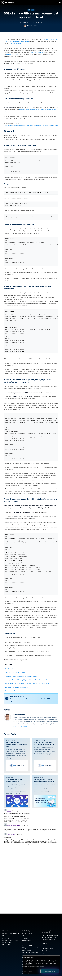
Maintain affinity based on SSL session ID (16, 687)
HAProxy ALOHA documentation (50, 935)
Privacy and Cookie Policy (30, 966)
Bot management (26, 950)
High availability (26, 940)
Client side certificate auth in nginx (15, 672)
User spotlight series (47, 948)
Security (24, 943)
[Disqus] (31, 827)
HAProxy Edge (5, 938)
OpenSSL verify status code (13, 669)
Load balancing (26, 931)
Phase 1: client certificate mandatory (20, 145)
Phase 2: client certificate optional (19, 225)
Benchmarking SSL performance (14, 691)
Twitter (15, 727)
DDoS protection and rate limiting (30, 948)
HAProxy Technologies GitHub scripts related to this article (21, 676)
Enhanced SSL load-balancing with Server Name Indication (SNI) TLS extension (27, 683)
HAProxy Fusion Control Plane (9, 935)
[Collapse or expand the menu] (59, 2)
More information (40, 966)
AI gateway (25, 938)
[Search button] (56, 2)
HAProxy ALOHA (6, 945)
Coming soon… (10, 633)
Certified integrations (47, 946)
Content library (46, 951)
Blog (43, 953)
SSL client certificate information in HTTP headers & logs (16, 744)
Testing (6, 184)
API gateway (25, 935)
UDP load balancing (27, 933)
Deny (31, 971)
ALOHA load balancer (12, 54)
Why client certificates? (14, 69)
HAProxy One (5, 931)
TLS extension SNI (16, 43)
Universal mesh (26, 955)
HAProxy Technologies (37, 52)
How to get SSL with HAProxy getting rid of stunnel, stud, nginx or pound (26, 680)
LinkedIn (20, 727)
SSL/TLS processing (27, 945)
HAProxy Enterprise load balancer (10, 933)
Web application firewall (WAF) (30, 952)
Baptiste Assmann (20, 714)
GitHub (25, 727)
